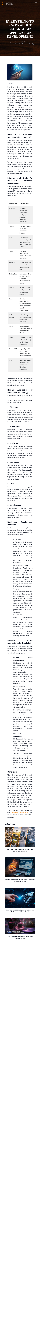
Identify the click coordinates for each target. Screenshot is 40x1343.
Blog (11, 43)
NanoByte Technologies (20, 812)
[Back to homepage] (7, 3)
